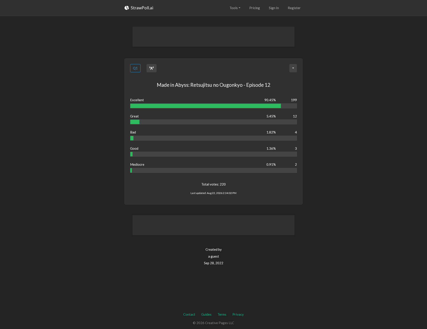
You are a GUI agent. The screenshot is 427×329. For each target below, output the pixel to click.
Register (294, 8)
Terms (222, 314)
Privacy (238, 314)
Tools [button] (234, 8)
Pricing (254, 8)
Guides (206, 314)
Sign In (274, 8)
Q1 (135, 68)
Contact (189, 314)
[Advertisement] (213, 37)
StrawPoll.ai (141, 7)
